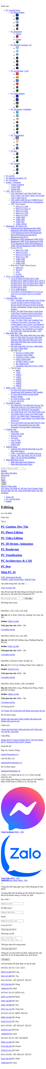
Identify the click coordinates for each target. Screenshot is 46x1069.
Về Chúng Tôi (7, 711)
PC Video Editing (18, 94)
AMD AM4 (20, 217)
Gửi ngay (28, 598)
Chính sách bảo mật (25, 729)
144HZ (18, 379)
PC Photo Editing (17, 12)
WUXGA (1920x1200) (25, 353)
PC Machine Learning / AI (21, 45)
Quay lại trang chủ (8, 588)
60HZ (18, 370)
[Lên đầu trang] (2, 883)
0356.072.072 (13, 669)
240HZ (18, 386)
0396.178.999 (6, 1005)
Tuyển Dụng (18, 711)
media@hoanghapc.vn (9, 754)
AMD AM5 (20, 220)
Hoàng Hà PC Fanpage (10, 740)
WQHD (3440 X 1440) (25, 362)
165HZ (18, 381)
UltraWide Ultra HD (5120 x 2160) (29, 366)
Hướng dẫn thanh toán (33, 719)
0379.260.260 (6, 1046)
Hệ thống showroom (31, 711)
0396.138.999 (6, 1001)
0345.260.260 (6, 1059)
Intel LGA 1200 (22, 206)
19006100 (5, 988)
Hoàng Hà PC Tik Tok (28, 740)
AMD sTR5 (20, 263)
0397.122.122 (6, 1009)
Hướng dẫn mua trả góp (10, 721)
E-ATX (18, 274)
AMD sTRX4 (21, 224)
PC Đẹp (14, 151)
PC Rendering (16, 32)
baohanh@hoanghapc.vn (10, 771)
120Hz (18, 377)
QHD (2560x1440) (23, 359)
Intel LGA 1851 (22, 215)
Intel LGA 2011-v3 (23, 209)
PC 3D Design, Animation (21, 109)
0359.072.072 (6, 1050)
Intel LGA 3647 (22, 211)
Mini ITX (19, 268)
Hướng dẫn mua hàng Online (12, 719)
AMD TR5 (20, 222)
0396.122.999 (13, 646)
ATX (18, 272)
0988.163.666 (6, 1017)
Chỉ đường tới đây (8, 630)
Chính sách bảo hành (9, 729)
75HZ (18, 372)
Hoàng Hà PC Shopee (22, 742)
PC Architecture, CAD (19, 71)
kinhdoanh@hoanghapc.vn (11, 763)
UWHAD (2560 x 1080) (25, 357)
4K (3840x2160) (22, 364)
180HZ (18, 383)
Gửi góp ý (5, 959)
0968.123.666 (13, 694)
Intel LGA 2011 (22, 252)
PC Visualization (17, 135)
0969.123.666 (13, 621)
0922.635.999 (6, 976)
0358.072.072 (6, 1030)
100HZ (18, 375)
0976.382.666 (6, 984)
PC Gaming (15, 163)
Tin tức (42, 711)
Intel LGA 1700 (22, 213)
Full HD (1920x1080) (24, 355)
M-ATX (19, 270)
